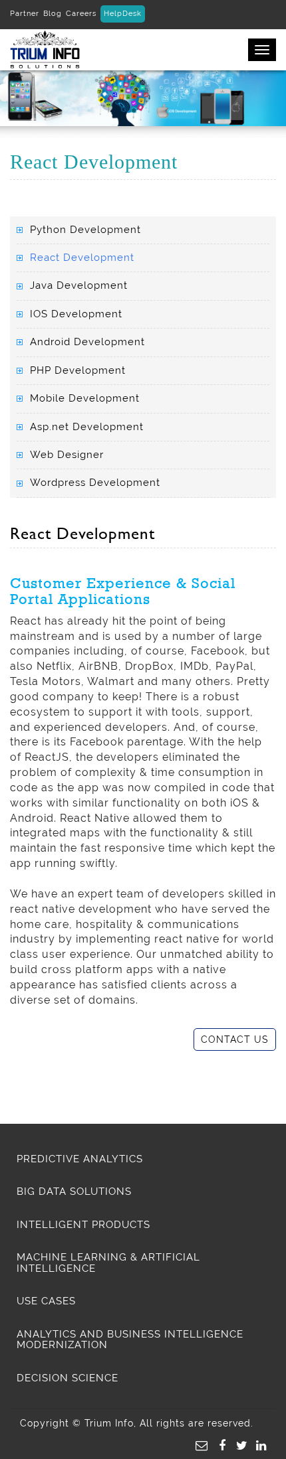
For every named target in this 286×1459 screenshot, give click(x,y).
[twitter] (239, 1444)
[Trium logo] (40, 48)
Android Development (87, 342)
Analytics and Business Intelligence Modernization (130, 1339)
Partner (24, 13)
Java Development (79, 285)
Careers (81, 13)
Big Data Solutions (74, 1191)
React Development (82, 258)
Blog (52, 13)
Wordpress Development (95, 483)
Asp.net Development (87, 427)
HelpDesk (123, 13)
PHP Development (78, 370)
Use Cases (46, 1301)
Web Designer (67, 455)
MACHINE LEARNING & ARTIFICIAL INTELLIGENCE (108, 1262)
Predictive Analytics (80, 1159)
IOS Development (76, 314)
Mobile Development (85, 398)
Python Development (85, 230)
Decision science (67, 1378)
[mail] (200, 1444)
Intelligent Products (83, 1225)
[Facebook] (219, 1444)
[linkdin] (258, 1444)
